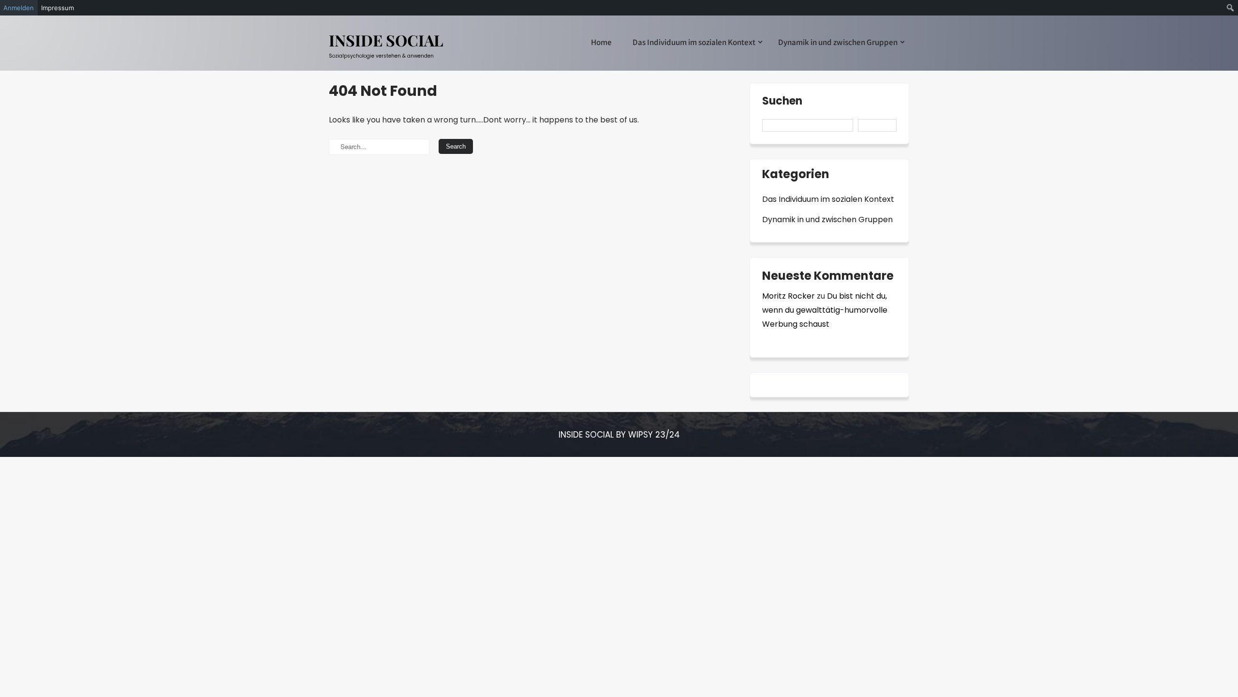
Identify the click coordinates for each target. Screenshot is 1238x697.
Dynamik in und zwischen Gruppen (838, 42)
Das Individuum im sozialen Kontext (694, 42)
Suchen (782, 101)
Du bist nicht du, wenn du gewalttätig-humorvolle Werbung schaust (824, 310)
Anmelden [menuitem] (18, 8)
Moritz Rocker (788, 296)
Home (601, 42)
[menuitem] (1230, 7)
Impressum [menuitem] (57, 8)
